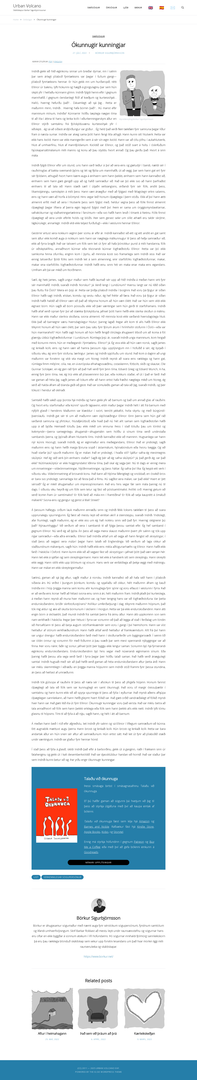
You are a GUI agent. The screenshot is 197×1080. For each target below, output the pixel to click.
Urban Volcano (27, 6)
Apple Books (92, 832)
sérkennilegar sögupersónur (62, 877)
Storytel (118, 832)
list (36, 877)
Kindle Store (145, 826)
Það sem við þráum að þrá (98, 1033)
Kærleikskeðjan (144, 1033)
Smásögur (93, 7)
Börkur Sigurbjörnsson (109, 53)
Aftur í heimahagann (52, 1033)
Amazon (144, 821)
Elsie (97, 1071)
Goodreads (91, 852)
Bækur (138, 7)
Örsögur (111, 7)
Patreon (139, 842)
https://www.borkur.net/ (98, 956)
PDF (50, 61)
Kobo (105, 832)
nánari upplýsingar (99, 862)
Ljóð (126, 7)
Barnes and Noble (96, 826)
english (58, 61)
